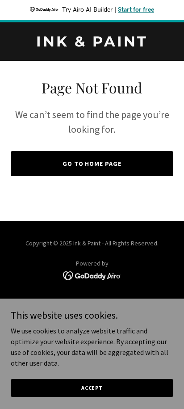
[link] (92, 43)
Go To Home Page (92, 164)
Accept (92, 387)
